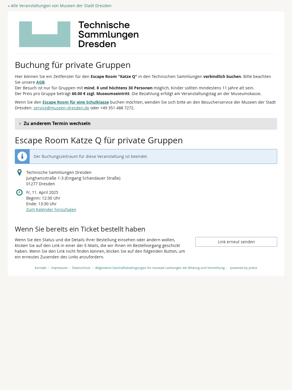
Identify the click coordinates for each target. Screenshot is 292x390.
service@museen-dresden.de (61, 107)
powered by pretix (243, 268)
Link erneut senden (236, 241)
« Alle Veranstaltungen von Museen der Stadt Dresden (59, 5)
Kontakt (40, 268)
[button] (146, 123)
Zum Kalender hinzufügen (51, 209)
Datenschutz (81, 268)
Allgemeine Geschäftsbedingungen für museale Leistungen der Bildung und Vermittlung (160, 268)
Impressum (59, 268)
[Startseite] (79, 34)
